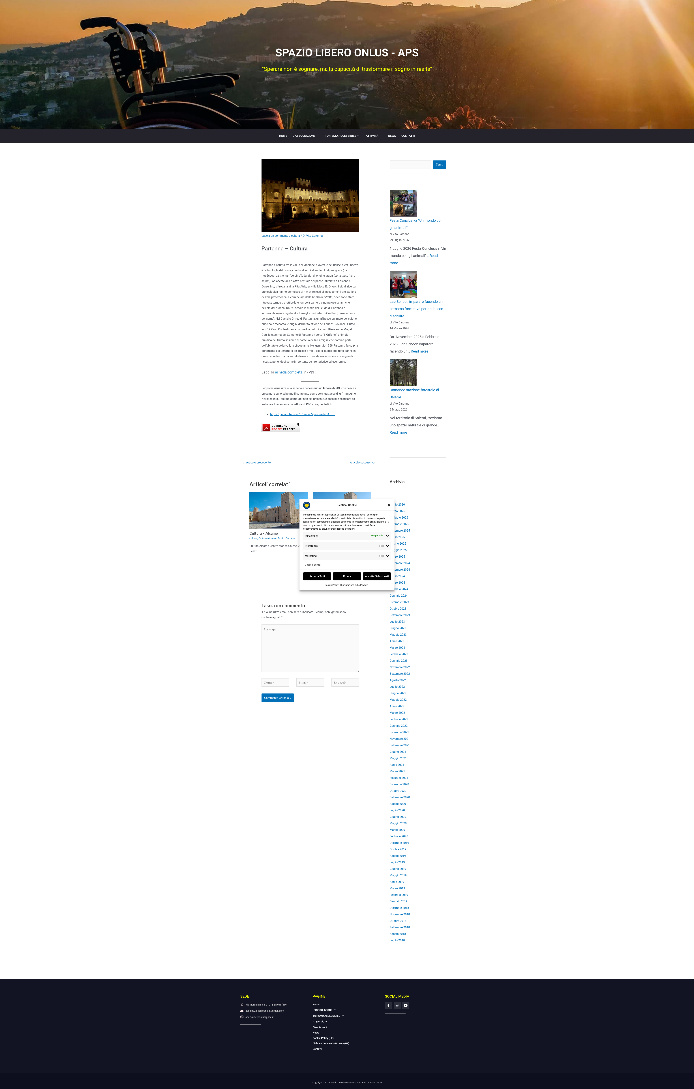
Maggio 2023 (398, 634)
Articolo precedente (257, 462)
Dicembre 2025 (399, 524)
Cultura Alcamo (267, 538)
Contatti (408, 136)
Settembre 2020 (400, 797)
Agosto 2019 (398, 856)
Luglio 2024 (397, 576)
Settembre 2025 (400, 530)
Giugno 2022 (398, 693)
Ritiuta (347, 576)
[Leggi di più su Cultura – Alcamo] (278, 510)
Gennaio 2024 (399, 595)
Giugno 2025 (398, 543)
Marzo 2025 (397, 556)
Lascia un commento (275, 235)
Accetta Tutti (317, 576)
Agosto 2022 (398, 680)
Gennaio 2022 (399, 725)
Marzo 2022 (397, 712)
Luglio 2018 (397, 940)
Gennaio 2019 (399, 901)
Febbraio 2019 (399, 895)
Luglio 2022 (397, 686)
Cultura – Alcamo (263, 533)
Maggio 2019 (398, 875)
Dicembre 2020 (399, 784)
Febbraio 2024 (399, 589)
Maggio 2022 (398, 699)
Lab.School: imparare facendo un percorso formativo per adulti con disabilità (416, 308)
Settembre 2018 (400, 927)
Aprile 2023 (397, 641)
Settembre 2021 (400, 745)
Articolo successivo (364, 462)
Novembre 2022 (400, 667)
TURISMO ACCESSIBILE (340, 136)
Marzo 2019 (397, 888)
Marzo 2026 (397, 511)
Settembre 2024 (400, 569)
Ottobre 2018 (398, 921)
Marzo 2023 (397, 647)
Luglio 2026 (397, 504)
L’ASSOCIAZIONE (304, 136)
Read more (419, 351)
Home (283, 136)
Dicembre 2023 (399, 602)
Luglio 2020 (397, 810)
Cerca (439, 164)
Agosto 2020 (398, 804)
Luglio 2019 (397, 862)
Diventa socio (320, 1027)
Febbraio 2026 (399, 517)
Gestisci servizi (312, 564)
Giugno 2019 (398, 869)
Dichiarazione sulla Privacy (354, 585)
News (392, 136)
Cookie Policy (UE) (323, 1038)
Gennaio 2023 (399, 660)
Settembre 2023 (400, 615)
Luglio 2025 (397, 537)
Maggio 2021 (398, 758)
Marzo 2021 (397, 771)
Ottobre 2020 (398, 790)
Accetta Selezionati (377, 576)
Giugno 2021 (398, 751)
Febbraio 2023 (399, 654)
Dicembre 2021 (399, 732)
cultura (295, 235)
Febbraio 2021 (399, 777)
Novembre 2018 (400, 914)
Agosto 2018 (398, 934)
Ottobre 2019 (398, 849)
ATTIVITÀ (372, 136)
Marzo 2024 (397, 582)
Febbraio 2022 (399, 719)
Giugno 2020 (398, 817)
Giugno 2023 (398, 628)
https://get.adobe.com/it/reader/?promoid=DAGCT (302, 414)
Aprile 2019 (397, 882)
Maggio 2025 (398, 550)
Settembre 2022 (400, 673)
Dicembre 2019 (399, 843)
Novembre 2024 (400, 563)
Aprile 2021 (397, 764)
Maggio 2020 (398, 823)
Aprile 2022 (397, 706)
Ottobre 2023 (398, 608)
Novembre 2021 (400, 738)
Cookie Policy (332, 585)
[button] (389, 505)
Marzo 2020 (397, 830)
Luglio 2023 (397, 621)
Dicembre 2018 (399, 908)
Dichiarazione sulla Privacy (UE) (331, 1043)
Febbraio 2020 (399, 836)
